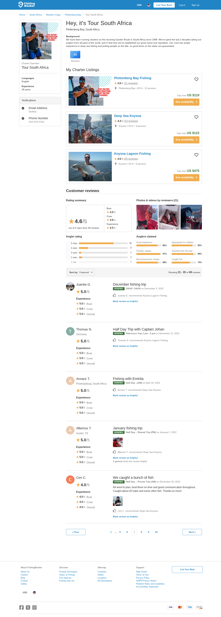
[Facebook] (21, 609)
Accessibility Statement (147, 587)
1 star (73, 262)
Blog (23, 578)
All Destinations (105, 581)
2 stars (74, 257)
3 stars (74, 252)
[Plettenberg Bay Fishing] (90, 91)
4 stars (74, 248)
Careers (24, 575)
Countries (102, 571)
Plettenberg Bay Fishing (132, 78)
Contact (24, 581)
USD (139, 5)
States (101, 575)
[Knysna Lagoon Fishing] (90, 166)
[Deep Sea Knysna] (90, 128)
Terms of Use (142, 575)
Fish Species (65, 578)
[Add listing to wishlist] (196, 79)
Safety (24, 584)
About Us (25, 571)
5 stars (74, 243)
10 (156, 532)
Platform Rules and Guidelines (150, 584)
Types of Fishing (67, 575)
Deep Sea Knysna (127, 116)
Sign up (195, 5)
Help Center (141, 571)
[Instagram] (34, 609)
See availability (186, 101)
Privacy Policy (143, 578)
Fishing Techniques (68, 571)
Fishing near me (66, 581)
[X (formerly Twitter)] (28, 609)
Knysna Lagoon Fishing (132, 153)
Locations (102, 578)
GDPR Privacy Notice (146, 581)
